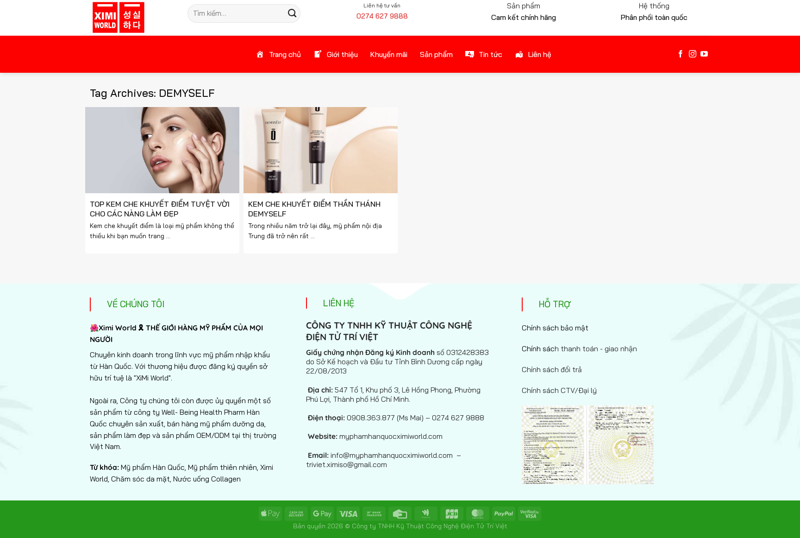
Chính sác (579, 348)
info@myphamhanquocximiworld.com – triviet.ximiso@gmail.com (383, 459)
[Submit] (291, 13)
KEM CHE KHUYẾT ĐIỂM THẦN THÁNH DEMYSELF (314, 208)
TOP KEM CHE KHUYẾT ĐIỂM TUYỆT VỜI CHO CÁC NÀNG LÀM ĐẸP (160, 208)
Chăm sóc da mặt (140, 478)
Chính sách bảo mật (555, 327)
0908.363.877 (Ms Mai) (385, 417)
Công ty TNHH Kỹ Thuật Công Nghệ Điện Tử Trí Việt (429, 526)
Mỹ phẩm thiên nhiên (222, 467)
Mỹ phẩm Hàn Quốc (153, 467)
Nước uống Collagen (207, 478)
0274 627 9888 (382, 16)
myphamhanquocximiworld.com (391, 436)
